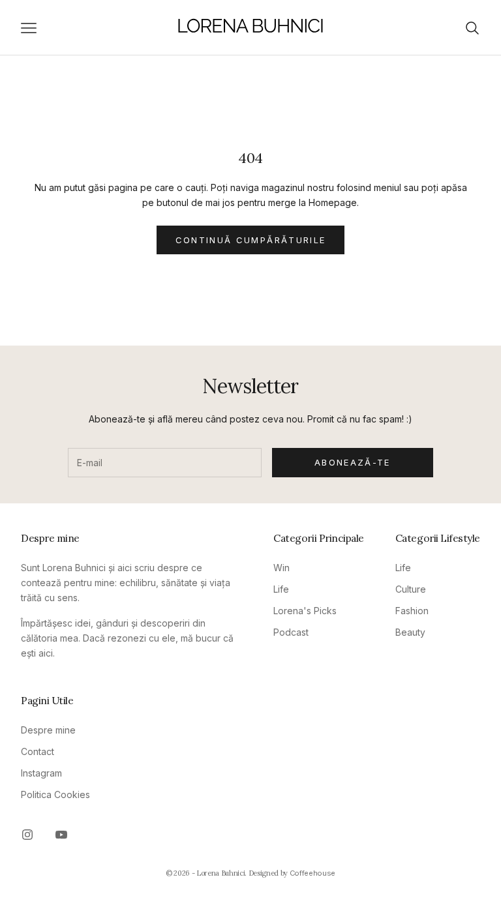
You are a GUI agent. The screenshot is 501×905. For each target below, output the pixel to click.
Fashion (412, 610)
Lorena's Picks (305, 610)
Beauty (410, 632)
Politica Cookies (55, 794)
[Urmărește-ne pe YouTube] (61, 834)
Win (281, 567)
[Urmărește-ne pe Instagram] (27, 834)
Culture (410, 589)
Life (281, 589)
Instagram (41, 773)
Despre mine (48, 729)
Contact (37, 751)
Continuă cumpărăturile (250, 240)
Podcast (291, 632)
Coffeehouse (312, 873)
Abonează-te (352, 462)
